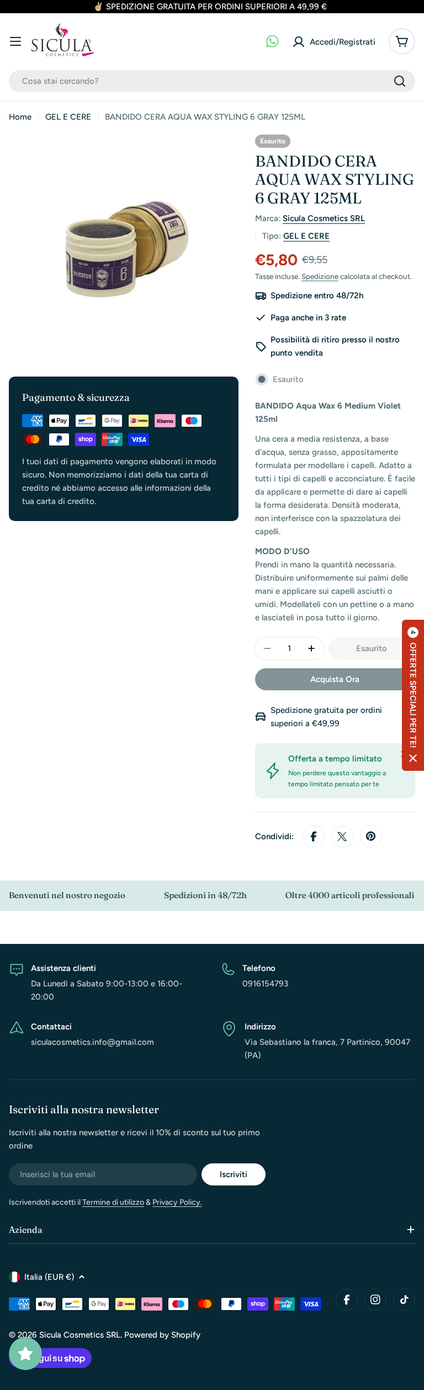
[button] (413, 695)
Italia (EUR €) (49, 1277)
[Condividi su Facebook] (314, 836)
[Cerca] (399, 81)
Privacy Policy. (177, 1202)
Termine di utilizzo (113, 1202)
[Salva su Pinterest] (371, 836)
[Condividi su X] (342, 836)
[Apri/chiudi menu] (15, 41)
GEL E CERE (68, 117)
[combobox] (212, 81)
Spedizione (319, 276)
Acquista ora (334, 679)
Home (20, 117)
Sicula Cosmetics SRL (324, 218)
